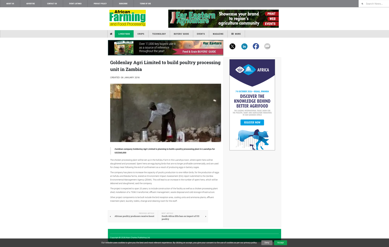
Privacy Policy (100, 4)
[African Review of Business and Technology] (128, 18)
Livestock (124, 34)
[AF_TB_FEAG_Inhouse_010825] (223, 19)
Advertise (30, 4)
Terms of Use (145, 4)
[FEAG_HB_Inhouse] (165, 47)
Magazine (218, 34)
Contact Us (52, 4)
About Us (10, 4)
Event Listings (75, 4)
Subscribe (123, 4)
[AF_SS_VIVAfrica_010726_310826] (252, 104)
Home (111, 34)
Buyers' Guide (181, 34)
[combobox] (374, 3)
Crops (141, 34)
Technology (159, 34)
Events (201, 34)
